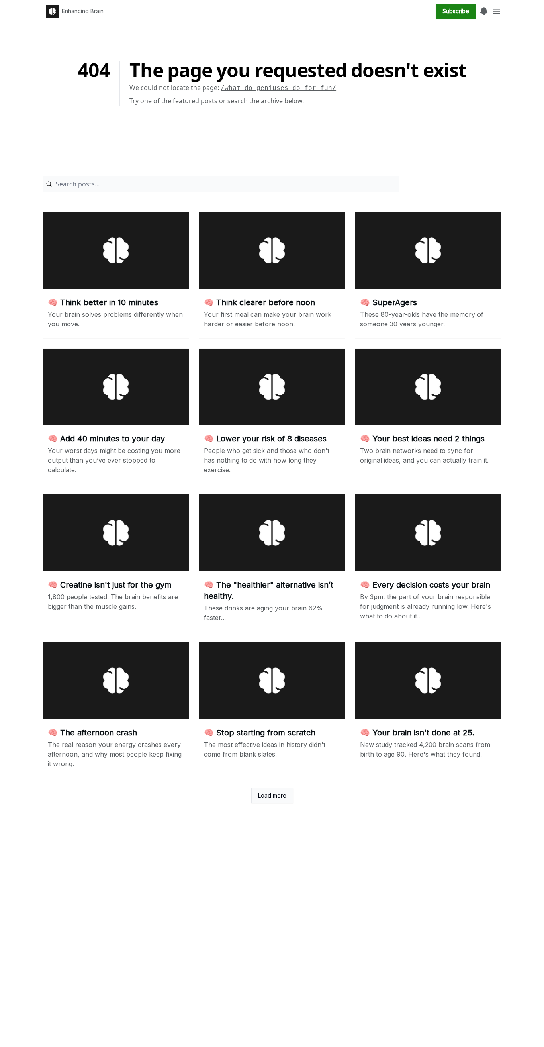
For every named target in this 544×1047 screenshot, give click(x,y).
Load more (272, 795)
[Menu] (484, 10)
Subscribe (455, 11)
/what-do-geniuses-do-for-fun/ (278, 88)
